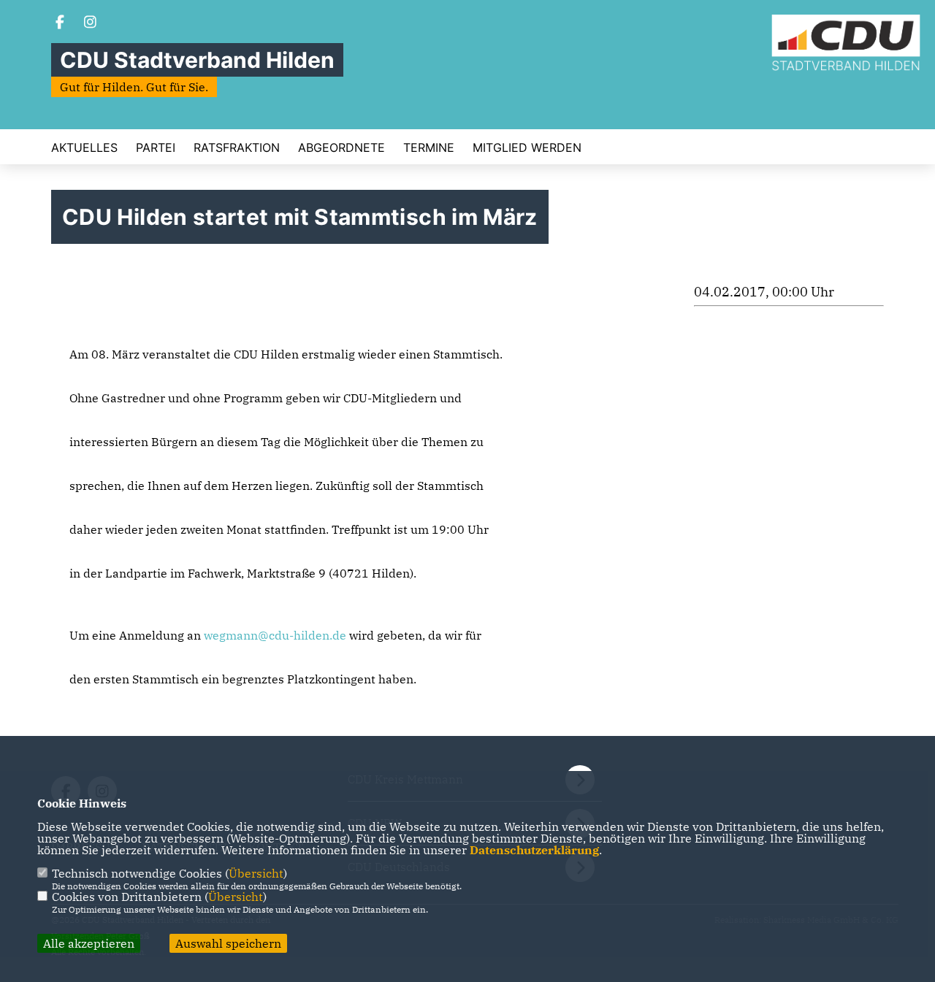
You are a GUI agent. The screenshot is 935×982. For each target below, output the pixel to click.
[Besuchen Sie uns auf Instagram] (90, 23)
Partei (155, 147)
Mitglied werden (527, 147)
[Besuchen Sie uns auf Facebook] (60, 23)
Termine (428, 147)
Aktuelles (84, 147)
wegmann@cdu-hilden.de (275, 635)
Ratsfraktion (237, 147)
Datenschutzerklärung (534, 850)
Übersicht (256, 873)
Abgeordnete (341, 147)
